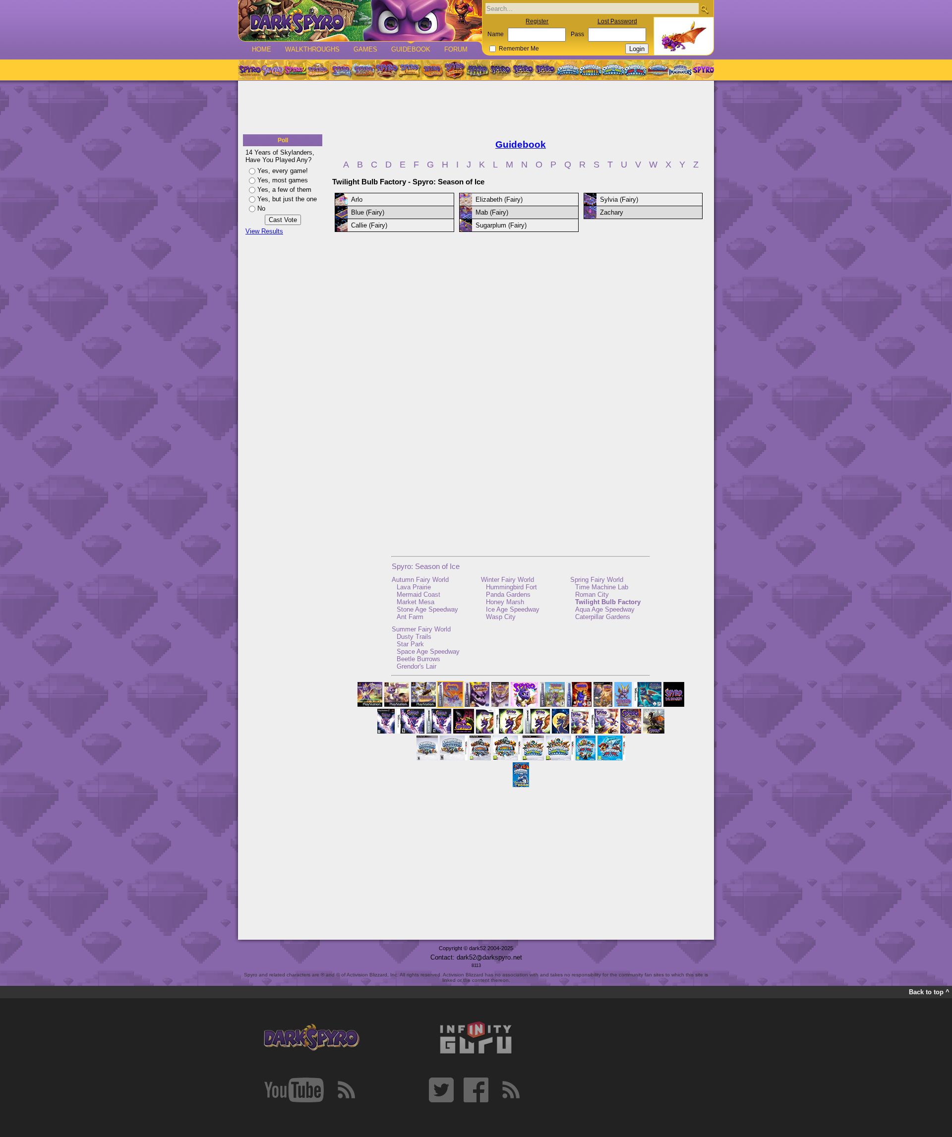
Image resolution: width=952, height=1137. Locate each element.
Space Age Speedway (428, 651)
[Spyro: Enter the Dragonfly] (386, 70)
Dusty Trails (414, 636)
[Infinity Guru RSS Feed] (510, 1090)
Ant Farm (410, 617)
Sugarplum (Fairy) (501, 225)
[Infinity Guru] (476, 1038)
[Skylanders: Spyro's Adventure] (568, 70)
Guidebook (410, 49)
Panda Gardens (508, 594)
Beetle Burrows (418, 659)
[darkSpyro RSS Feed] (346, 1090)
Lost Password (617, 21)
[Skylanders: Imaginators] (680, 70)
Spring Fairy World (596, 579)
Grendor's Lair (416, 666)
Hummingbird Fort (511, 587)
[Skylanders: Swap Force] (613, 70)
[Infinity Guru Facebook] (476, 1090)
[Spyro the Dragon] (272, 70)
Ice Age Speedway (512, 609)
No (261, 208)
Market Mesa (415, 602)
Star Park (410, 644)
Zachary (611, 212)
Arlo (356, 199)
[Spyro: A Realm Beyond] (702, 70)
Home (261, 49)
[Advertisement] (476, 108)
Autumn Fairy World (420, 579)
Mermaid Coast (418, 594)
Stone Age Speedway (427, 609)
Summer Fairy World (421, 629)
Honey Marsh (505, 602)
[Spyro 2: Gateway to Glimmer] (295, 70)
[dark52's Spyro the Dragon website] (360, 20)
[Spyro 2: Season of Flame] (363, 70)
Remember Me (519, 49)
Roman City (592, 594)
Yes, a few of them (284, 189)
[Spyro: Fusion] (431, 70)
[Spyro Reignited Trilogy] (249, 70)
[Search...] (704, 9)
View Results (264, 231)
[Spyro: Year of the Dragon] (317, 70)
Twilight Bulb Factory (608, 602)
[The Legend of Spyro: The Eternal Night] (523, 70)
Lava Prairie (414, 587)
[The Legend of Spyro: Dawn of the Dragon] (546, 70)
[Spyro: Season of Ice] (340, 70)
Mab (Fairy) (492, 212)
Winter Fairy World (507, 579)
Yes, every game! (282, 170)
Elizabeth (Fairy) (499, 199)
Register (537, 21)
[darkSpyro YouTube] (294, 1090)
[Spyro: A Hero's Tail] (454, 70)
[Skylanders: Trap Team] (635, 70)
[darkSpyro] (311, 1038)
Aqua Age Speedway (605, 609)
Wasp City (501, 617)
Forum (456, 49)
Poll (283, 140)
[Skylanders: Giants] (591, 70)
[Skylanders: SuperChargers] (658, 70)
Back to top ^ (929, 992)
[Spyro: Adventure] (409, 70)
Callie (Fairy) (369, 225)
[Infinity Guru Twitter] (441, 1090)
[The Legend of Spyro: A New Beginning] (500, 70)
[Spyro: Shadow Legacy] (477, 70)
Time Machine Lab (601, 587)
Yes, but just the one (287, 199)
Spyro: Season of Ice (426, 566)
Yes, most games (282, 180)
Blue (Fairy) (367, 212)
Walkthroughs (312, 49)
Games (365, 49)
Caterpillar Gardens (602, 617)
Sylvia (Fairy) (619, 199)
